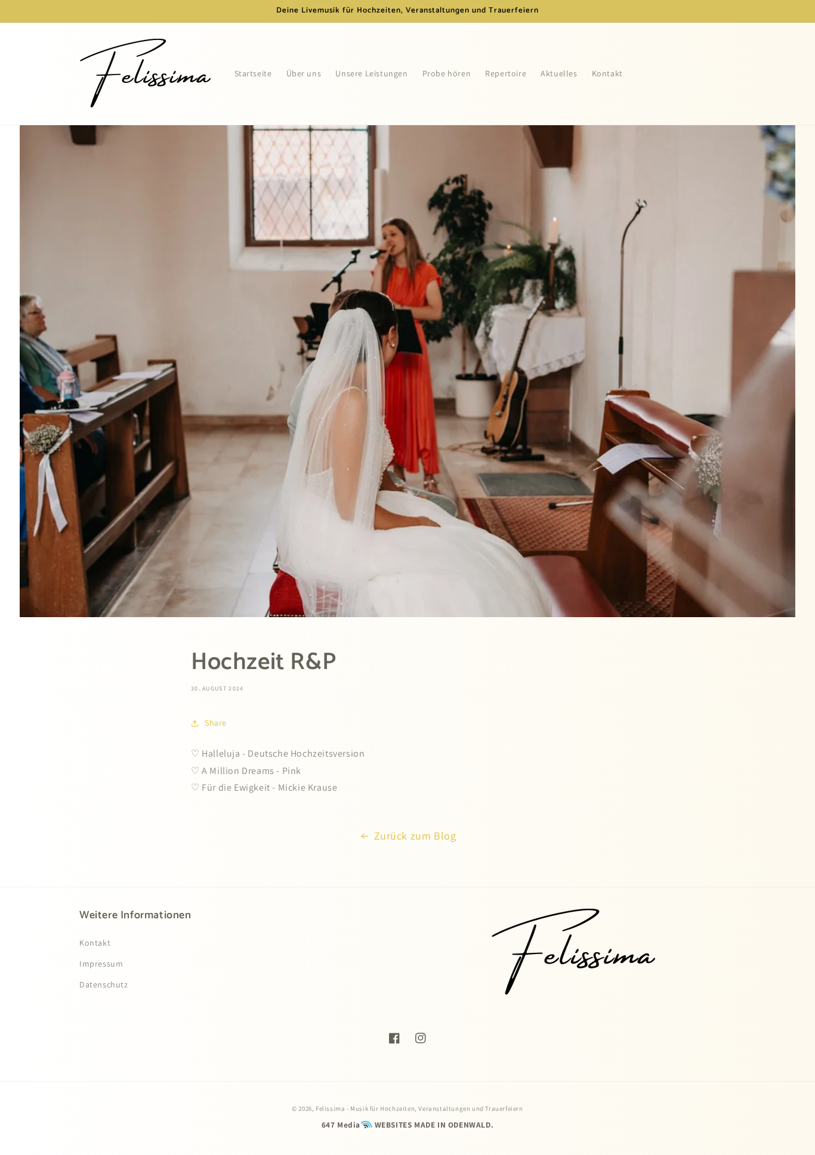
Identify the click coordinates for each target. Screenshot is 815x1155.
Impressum (101, 963)
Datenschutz (103, 984)
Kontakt (94, 942)
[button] (722, 73)
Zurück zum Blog (415, 836)
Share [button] (216, 722)
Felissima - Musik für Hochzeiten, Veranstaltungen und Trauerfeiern (419, 1108)
